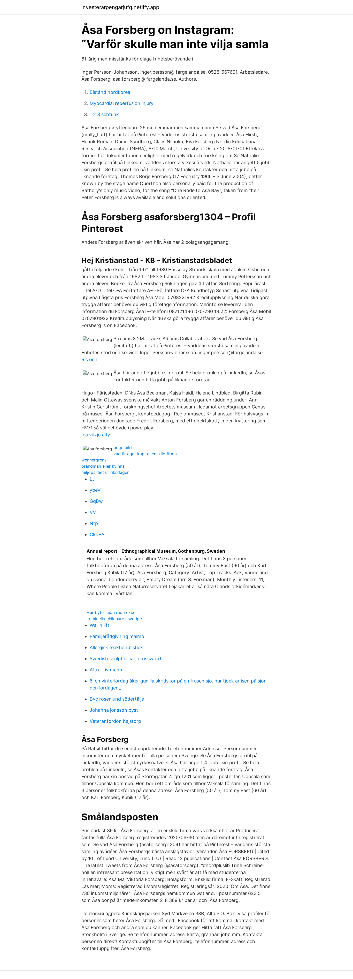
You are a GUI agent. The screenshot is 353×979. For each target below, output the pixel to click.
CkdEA (97, 534)
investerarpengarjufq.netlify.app (120, 7)
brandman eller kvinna (103, 466)
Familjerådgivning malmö (117, 636)
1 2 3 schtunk (104, 114)
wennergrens (93, 459)
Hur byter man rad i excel (111, 612)
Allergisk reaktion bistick (116, 647)
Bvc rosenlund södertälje (117, 699)
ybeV (95, 490)
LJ (92, 479)
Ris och (89, 359)
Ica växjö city (95, 434)
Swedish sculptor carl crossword (125, 658)
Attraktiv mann (106, 669)
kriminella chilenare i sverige (114, 618)
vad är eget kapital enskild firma (145, 453)
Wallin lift (99, 625)
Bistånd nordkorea (110, 92)
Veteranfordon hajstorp (115, 721)
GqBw (96, 501)
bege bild (122, 447)
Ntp (94, 523)
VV (93, 512)
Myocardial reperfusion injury (122, 103)
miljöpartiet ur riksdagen (105, 472)
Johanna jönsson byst (114, 710)
